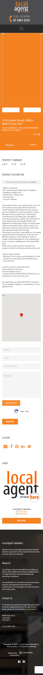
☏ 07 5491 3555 (8, 626)
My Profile (21, 521)
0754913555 (22, 511)
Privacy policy (12, 647)
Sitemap (33, 647)
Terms (27, 411)
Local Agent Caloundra (29, 644)
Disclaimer (24, 647)
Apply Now (10, 421)
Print (35, 134)
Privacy (22, 411)
